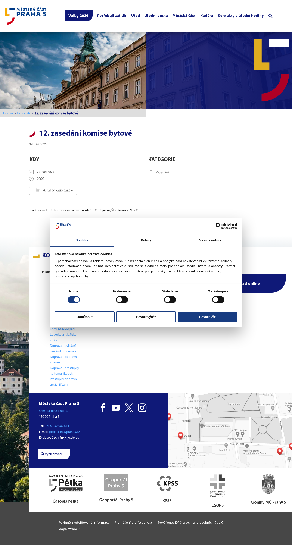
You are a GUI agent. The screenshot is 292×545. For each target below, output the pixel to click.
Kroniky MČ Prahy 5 (268, 502)
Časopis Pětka (66, 501)
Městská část (184, 16)
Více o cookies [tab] (210, 240)
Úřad (135, 16)
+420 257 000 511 (57, 426)
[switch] (122, 299)
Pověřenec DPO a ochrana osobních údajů (190, 522)
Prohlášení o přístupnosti (133, 522)
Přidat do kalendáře (56, 191)
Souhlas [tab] (82, 240)
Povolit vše (207, 317)
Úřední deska (156, 16)
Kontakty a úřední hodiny (241, 16)
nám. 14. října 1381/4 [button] (53, 411)
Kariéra (206, 16)
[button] (243, 283)
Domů (8, 113)
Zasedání (162, 172)
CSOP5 (217, 506)
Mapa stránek (69, 529)
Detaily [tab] (146, 240)
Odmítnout (85, 317)
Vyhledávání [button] (53, 454)
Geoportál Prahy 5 (116, 500)
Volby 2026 (78, 15)
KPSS (166, 501)
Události (23, 113)
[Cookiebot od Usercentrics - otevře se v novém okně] (218, 226)
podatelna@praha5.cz (64, 432)
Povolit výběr (146, 317)
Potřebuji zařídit (112, 16)
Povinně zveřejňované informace (84, 522)
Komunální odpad (62, 329)
